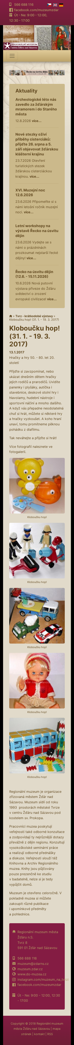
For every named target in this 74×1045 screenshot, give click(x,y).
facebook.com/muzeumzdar (36, 10)
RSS (50, 1034)
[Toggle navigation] (12, 56)
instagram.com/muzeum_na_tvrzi (43, 979)
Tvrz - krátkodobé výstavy (34, 316)
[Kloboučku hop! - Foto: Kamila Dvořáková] (37, 486)
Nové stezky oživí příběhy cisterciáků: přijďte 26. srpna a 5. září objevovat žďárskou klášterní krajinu (36, 144)
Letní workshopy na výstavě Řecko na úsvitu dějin (36, 231)
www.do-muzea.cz (31, 974)
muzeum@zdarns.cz (33, 964)
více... (37, 121)
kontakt (39, 1034)
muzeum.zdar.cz (30, 969)
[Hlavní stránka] (10, 316)
